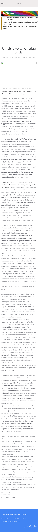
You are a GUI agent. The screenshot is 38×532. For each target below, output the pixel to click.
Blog (32, 57)
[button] (2, 3)
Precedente (6, 504)
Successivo (32, 504)
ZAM (19, 3)
